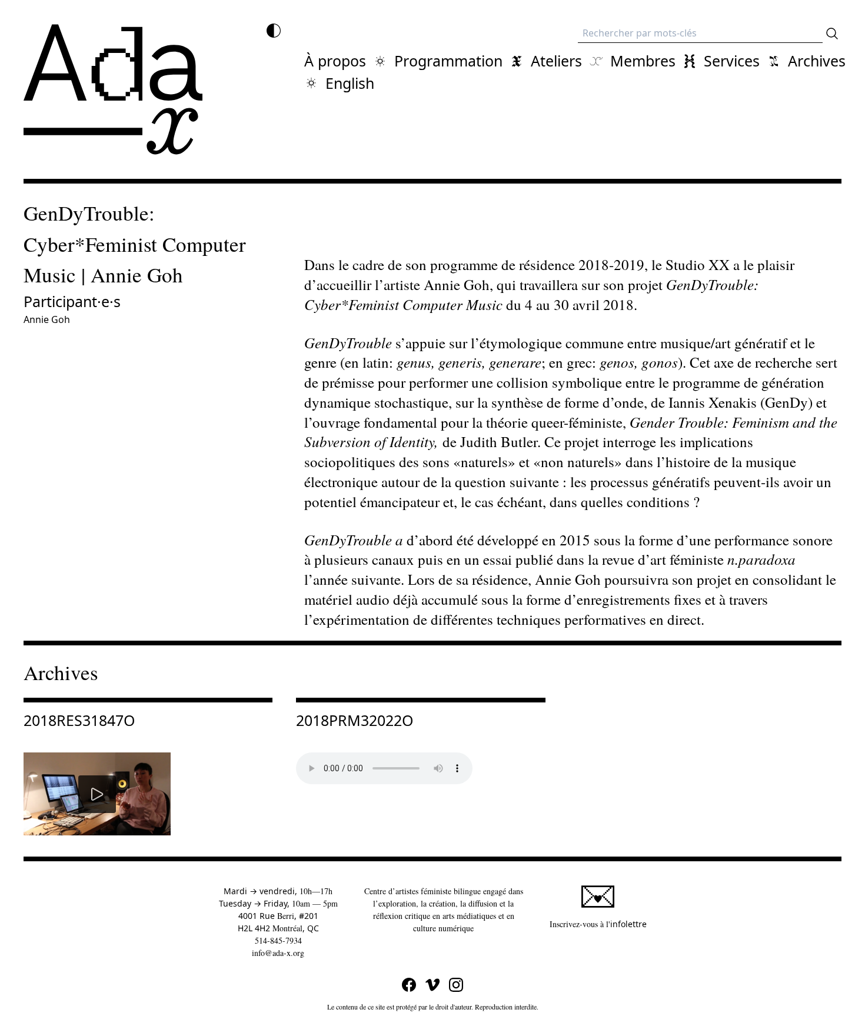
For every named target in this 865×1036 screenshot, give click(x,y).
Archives (817, 61)
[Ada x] (113, 89)
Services (732, 61)
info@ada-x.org (278, 952)
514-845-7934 (278, 940)
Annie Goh (47, 319)
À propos (335, 61)
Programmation (448, 61)
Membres (643, 61)
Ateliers (556, 61)
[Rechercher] (832, 33)
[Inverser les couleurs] (274, 31)
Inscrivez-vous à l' (598, 924)
